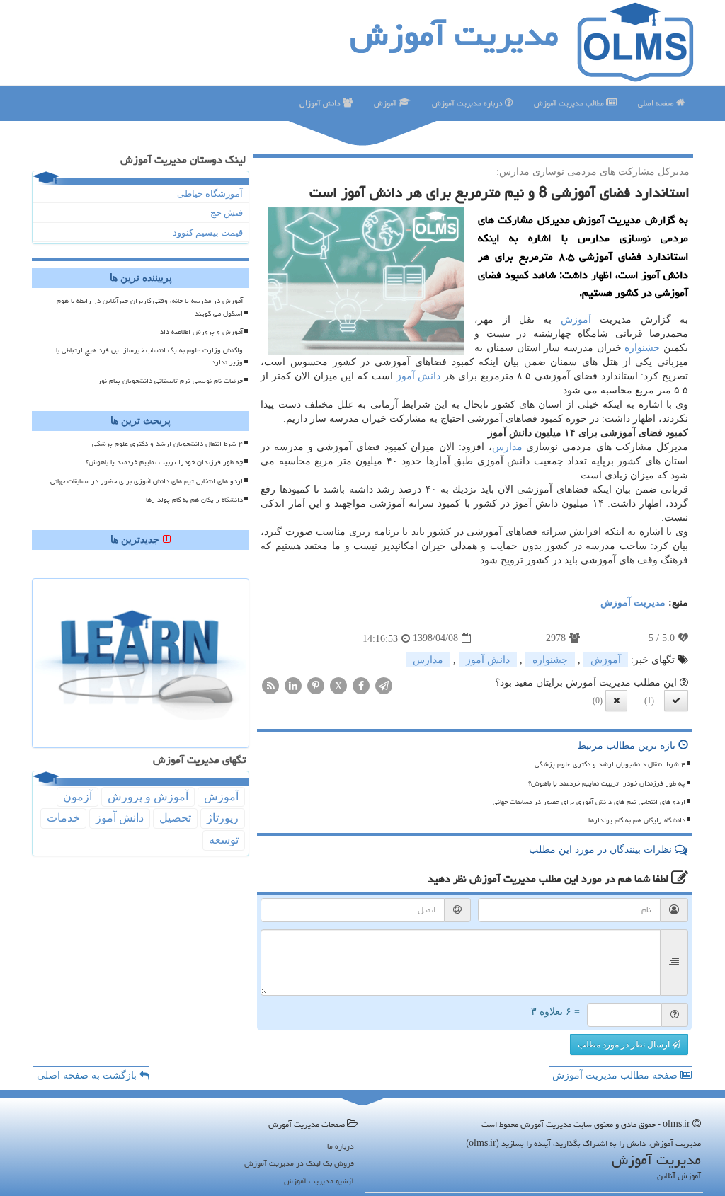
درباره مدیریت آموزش (468, 103)
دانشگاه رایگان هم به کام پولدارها (636, 820)
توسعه (224, 840)
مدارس (507, 447)
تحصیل (175, 818)
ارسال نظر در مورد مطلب (625, 1045)
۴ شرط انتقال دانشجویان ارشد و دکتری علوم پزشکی (610, 764)
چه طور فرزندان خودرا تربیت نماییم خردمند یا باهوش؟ (606, 783)
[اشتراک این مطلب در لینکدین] (293, 684)
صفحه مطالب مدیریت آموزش (616, 1075)
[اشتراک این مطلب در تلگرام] (384, 684)
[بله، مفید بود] (676, 700)
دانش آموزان (321, 103)
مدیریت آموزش (454, 34)
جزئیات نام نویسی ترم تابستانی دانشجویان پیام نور (170, 381)
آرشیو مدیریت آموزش (319, 1180)
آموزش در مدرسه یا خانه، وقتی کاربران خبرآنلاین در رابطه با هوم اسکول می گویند (150, 307)
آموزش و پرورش (148, 796)
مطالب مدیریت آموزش (570, 103)
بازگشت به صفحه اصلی (88, 1075)
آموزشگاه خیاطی (210, 193)
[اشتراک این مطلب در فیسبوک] (361, 684)
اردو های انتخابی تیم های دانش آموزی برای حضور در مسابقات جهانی (589, 802)
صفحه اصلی (657, 103)
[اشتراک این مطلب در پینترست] (316, 684)
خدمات (63, 818)
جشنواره (642, 348)
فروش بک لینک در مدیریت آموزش (299, 1163)
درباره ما (340, 1146)
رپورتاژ (223, 818)
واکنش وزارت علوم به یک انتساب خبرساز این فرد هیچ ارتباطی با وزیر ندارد (149, 356)
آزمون (77, 796)
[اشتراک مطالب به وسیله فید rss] (270, 684)
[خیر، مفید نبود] (616, 700)
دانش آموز (418, 376)
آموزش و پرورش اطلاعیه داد (201, 332)
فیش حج (226, 212)
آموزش (386, 103)
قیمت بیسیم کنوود (208, 232)
